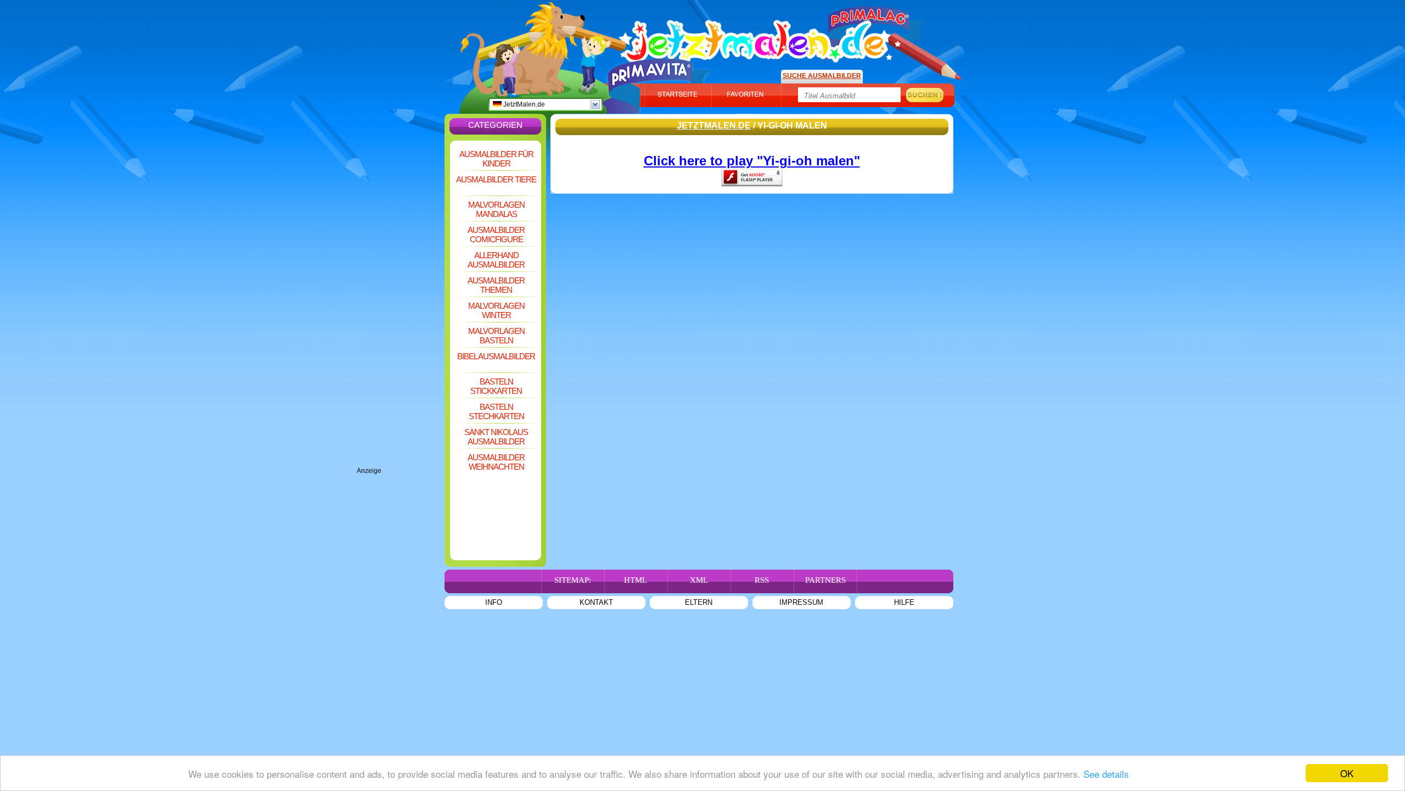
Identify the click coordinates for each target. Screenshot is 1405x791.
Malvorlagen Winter (496, 310)
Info (493, 602)
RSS (762, 580)
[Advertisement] (401, 302)
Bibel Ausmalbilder (496, 356)
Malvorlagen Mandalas (496, 209)
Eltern (698, 602)
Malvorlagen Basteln (496, 335)
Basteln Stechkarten (496, 411)
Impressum (801, 602)
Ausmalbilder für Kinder (496, 158)
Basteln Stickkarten (496, 386)
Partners (825, 580)
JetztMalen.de (523, 104)
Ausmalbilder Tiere (496, 179)
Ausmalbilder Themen (496, 285)
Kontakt (596, 602)
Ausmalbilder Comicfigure (496, 234)
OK (1346, 773)
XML (699, 580)
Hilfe (904, 602)
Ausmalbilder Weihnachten (496, 462)
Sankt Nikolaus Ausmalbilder (496, 436)
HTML (635, 580)
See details (1106, 774)
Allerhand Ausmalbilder (496, 259)
